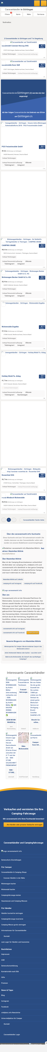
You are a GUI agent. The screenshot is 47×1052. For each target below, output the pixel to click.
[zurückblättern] (6, 133)
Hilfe (3, 977)
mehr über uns (33, 632)
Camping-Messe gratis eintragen (13, 925)
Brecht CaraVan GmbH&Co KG (35, 721)
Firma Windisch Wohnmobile (13, 498)
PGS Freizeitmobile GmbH (12, 147)
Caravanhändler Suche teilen (33, 520)
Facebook (5, 1007)
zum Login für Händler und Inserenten (15, 942)
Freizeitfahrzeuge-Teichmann (23, 691)
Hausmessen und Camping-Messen (14, 901)
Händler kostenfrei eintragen (12, 913)
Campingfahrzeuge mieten (11, 895)
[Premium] (42, 674)
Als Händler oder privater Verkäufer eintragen (24, 825)
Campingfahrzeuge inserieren (12, 919)
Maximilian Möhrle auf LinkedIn (13, 579)
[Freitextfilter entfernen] (37, 3)
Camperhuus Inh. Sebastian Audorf (36, 744)
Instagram (5, 1001)
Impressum (5, 954)
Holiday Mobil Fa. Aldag (11, 376)
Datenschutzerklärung (9, 966)
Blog (3, 995)
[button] (3, 520)
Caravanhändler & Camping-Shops (14, 872)
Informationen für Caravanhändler (13, 930)
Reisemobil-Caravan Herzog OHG (15, 46)
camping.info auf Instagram (12, 583)
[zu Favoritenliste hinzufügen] (3, 44)
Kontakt (6, 936)
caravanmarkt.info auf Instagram (14, 628)
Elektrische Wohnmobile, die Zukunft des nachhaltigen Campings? (23, 658)
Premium (4, 983)
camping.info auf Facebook (33, 583)
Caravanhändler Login (11, 1035)
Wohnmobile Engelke (10, 327)
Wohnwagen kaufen (8, 884)
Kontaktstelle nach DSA (10, 972)
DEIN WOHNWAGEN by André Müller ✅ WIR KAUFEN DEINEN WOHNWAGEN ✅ (11, 721)
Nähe (29, 14)
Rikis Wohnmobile (23, 747)
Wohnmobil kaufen (8, 889)
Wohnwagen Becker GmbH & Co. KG (16, 277)
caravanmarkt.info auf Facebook (13, 632)
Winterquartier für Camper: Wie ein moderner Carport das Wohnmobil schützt (23, 648)
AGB (2, 960)
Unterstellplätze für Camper (11, 1018)
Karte (18, 14)
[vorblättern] (40, 133)
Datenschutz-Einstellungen (11, 860)
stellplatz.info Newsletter (10, 1013)
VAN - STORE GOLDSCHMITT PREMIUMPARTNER (11, 771)
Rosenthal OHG (8, 475)
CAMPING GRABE (9, 245)
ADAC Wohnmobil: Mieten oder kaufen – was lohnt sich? (23, 653)
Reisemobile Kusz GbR (11, 65)
